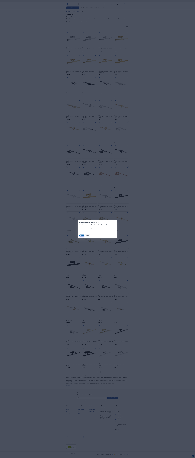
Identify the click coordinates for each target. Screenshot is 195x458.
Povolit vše (81, 235)
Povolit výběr (88, 235)
